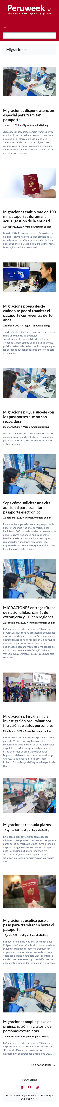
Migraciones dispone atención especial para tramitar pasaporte (28, 115)
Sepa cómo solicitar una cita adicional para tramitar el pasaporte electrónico (27, 507)
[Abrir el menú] (5, 27)
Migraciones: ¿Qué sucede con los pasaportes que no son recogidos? (28, 417)
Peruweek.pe (29, 1079)
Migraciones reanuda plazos (27, 824)
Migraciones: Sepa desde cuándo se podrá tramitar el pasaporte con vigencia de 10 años (28, 313)
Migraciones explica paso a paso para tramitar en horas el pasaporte (28, 925)
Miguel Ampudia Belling (35, 125)
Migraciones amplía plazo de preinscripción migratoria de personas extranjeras (27, 1026)
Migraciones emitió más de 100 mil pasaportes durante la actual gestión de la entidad (29, 216)
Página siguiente (43, 1064)
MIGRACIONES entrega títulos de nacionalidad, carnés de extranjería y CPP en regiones (29, 612)
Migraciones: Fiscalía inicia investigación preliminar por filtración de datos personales (28, 721)
